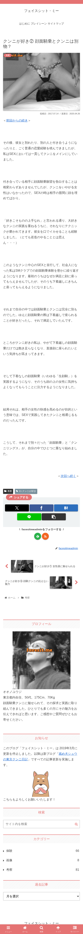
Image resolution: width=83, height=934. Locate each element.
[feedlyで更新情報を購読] (37, 536)
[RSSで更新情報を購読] (45, 536)
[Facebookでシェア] (41, 507)
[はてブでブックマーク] (66, 507)
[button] (54, 516)
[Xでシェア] (17, 507)
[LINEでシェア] (29, 516)
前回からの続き (17, 120)
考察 (9, 491)
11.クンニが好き (27, 491)
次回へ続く (68, 476)
